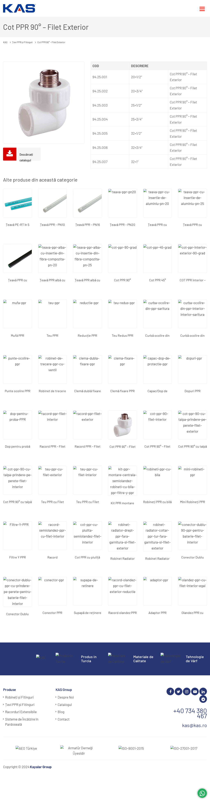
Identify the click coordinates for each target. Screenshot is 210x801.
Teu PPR (52, 335)
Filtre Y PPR (17, 557)
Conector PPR (52, 613)
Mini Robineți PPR (192, 502)
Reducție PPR (87, 335)
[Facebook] (170, 691)
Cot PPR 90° (122, 280)
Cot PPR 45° (157, 280)
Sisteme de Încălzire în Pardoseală (21, 721)
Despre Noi (66, 697)
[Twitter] (178, 691)
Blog (61, 712)
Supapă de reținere (87, 613)
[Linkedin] (203, 691)
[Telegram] (203, 699)
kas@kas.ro (194, 725)
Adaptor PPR (157, 613)
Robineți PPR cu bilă (157, 502)
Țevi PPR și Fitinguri (19, 704)
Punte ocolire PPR (17, 391)
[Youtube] (195, 691)
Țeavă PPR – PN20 (122, 224)
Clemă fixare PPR (122, 391)
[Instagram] (187, 691)
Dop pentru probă (17, 446)
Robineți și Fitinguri (19, 697)
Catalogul (65, 704)
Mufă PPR (17, 335)
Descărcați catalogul (26, 157)
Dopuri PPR (193, 391)
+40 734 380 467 (190, 713)
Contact (64, 719)
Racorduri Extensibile (21, 712)
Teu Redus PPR (122, 335)
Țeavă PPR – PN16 (87, 224)
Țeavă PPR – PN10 (52, 224)
